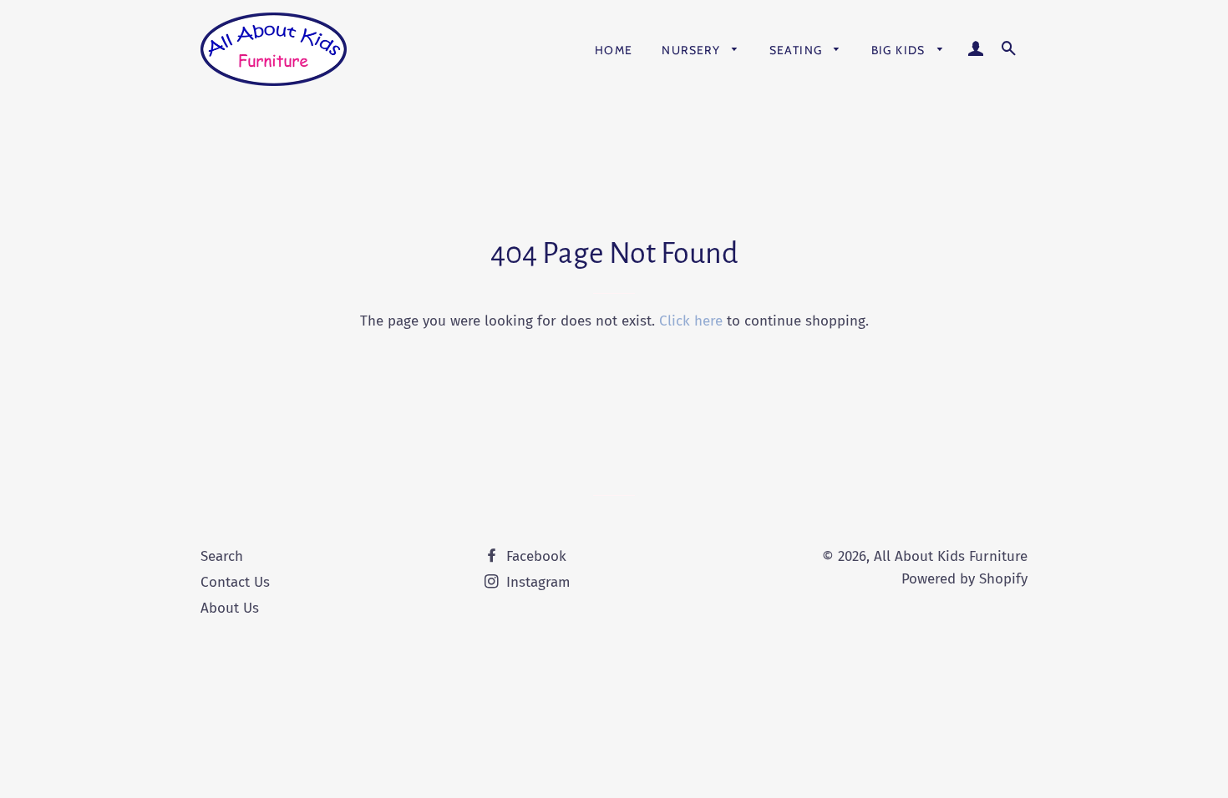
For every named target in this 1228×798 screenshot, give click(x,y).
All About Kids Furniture (951, 556)
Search (221, 556)
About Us (229, 608)
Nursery (692, 50)
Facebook (534, 556)
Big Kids (900, 50)
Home (614, 50)
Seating (797, 50)
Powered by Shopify (964, 579)
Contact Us (235, 582)
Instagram (536, 582)
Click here (691, 321)
